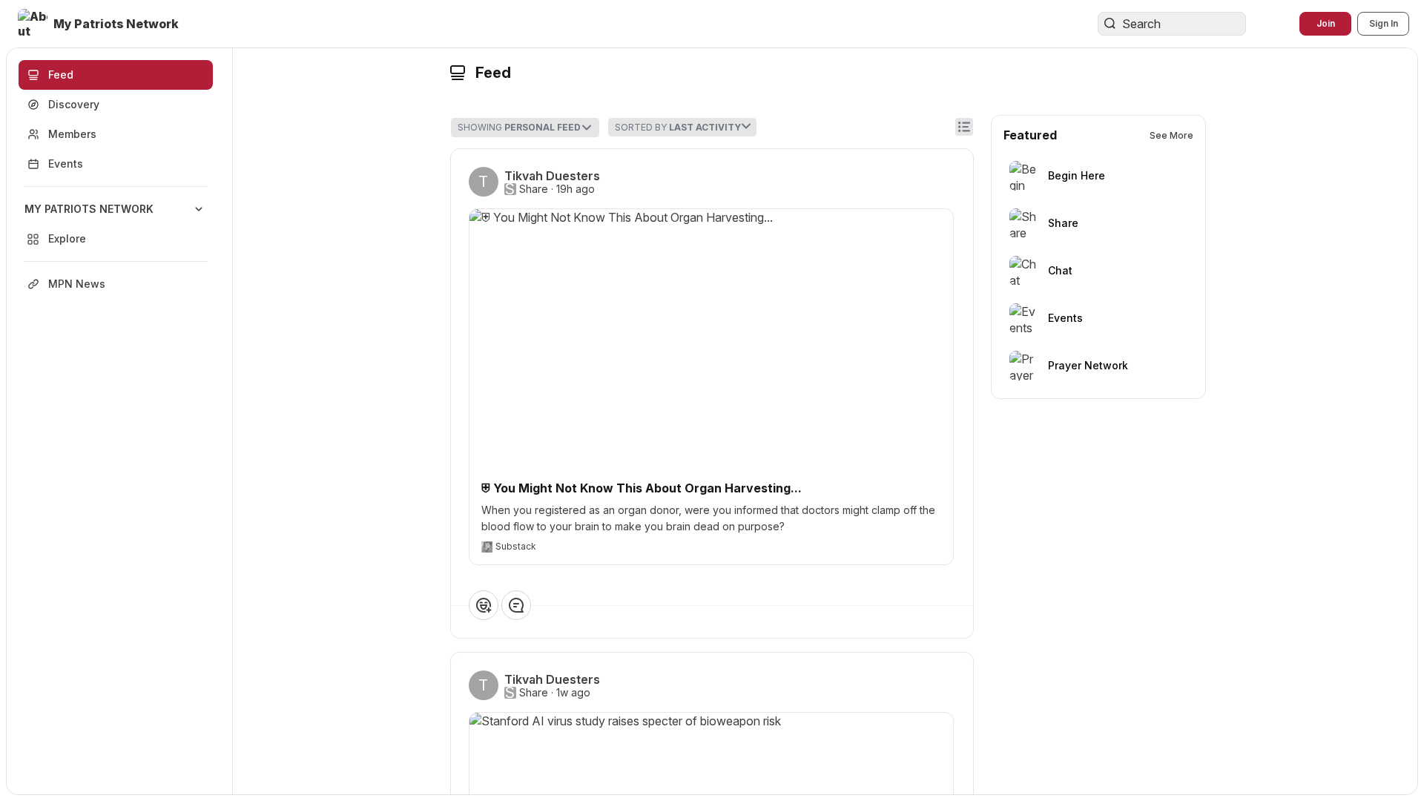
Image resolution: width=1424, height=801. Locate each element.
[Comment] (516, 605)
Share (533, 189)
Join (1325, 23)
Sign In (1383, 23)
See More (1171, 135)
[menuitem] (116, 224)
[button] (100, 24)
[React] (483, 605)
